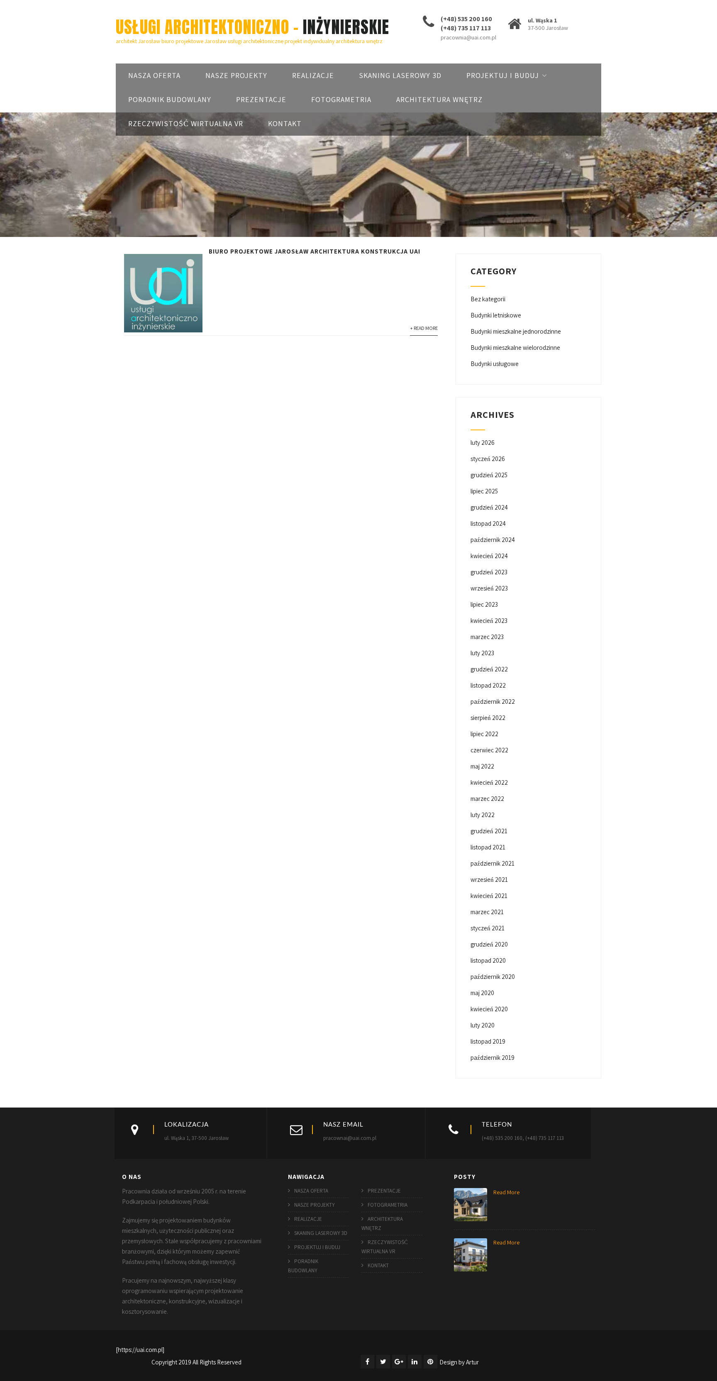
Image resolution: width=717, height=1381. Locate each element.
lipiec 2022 (484, 734)
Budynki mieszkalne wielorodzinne (515, 347)
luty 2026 (483, 443)
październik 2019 (493, 1057)
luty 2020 (483, 1025)
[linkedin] (415, 1362)
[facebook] (367, 1362)
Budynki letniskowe (496, 315)
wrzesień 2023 (489, 588)
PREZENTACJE (261, 99)
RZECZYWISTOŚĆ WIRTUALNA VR (185, 123)
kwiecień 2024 (489, 556)
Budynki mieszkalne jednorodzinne (516, 331)
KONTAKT (285, 123)
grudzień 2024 (489, 507)
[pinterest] (430, 1362)
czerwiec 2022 (489, 750)
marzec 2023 (487, 637)
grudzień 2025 (489, 475)
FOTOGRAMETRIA (341, 99)
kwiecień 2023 (489, 621)
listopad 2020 (488, 960)
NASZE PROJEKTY (236, 75)
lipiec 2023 (484, 604)
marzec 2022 (487, 799)
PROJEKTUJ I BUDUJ (502, 75)
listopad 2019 (488, 1041)
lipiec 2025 (484, 491)
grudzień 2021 (489, 831)
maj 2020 (482, 993)
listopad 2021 (488, 847)
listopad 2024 (488, 523)
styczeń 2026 (488, 459)
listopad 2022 (488, 685)
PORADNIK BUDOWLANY (169, 99)
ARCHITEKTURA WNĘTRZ (439, 99)
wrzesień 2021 (489, 879)
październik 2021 (493, 863)
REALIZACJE (313, 75)
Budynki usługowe (495, 364)
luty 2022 (483, 815)
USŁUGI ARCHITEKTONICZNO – (252, 27)
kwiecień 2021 (489, 896)
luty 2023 (482, 653)
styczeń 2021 (488, 928)
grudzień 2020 (489, 944)
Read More (506, 1192)
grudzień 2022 (489, 669)
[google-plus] (399, 1362)
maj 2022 (482, 766)
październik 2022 (493, 701)
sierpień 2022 (488, 718)
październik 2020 (493, 977)
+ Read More (424, 328)
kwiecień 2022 (489, 782)
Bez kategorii (488, 299)
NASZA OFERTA (154, 75)
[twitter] (383, 1362)
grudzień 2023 (489, 572)
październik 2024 (493, 540)
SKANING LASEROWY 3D (400, 75)
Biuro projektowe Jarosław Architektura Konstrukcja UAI (314, 251)
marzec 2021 (487, 912)
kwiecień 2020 (489, 1009)
